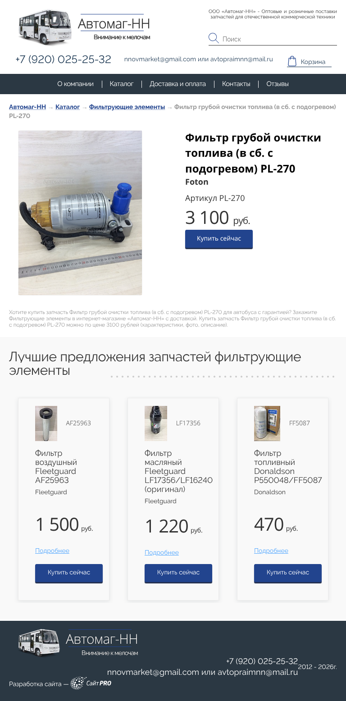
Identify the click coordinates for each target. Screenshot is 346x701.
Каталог (122, 84)
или (202, 672)
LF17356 (188, 423)
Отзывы (277, 84)
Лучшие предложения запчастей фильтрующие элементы (155, 363)
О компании (75, 84)
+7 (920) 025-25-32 (262, 661)
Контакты (236, 84)
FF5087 (299, 423)
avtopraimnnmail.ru (258, 672)
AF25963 (78, 423)
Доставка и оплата (178, 84)
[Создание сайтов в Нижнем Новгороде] (90, 684)
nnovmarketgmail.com (153, 672)
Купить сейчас (219, 238)
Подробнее (52, 551)
